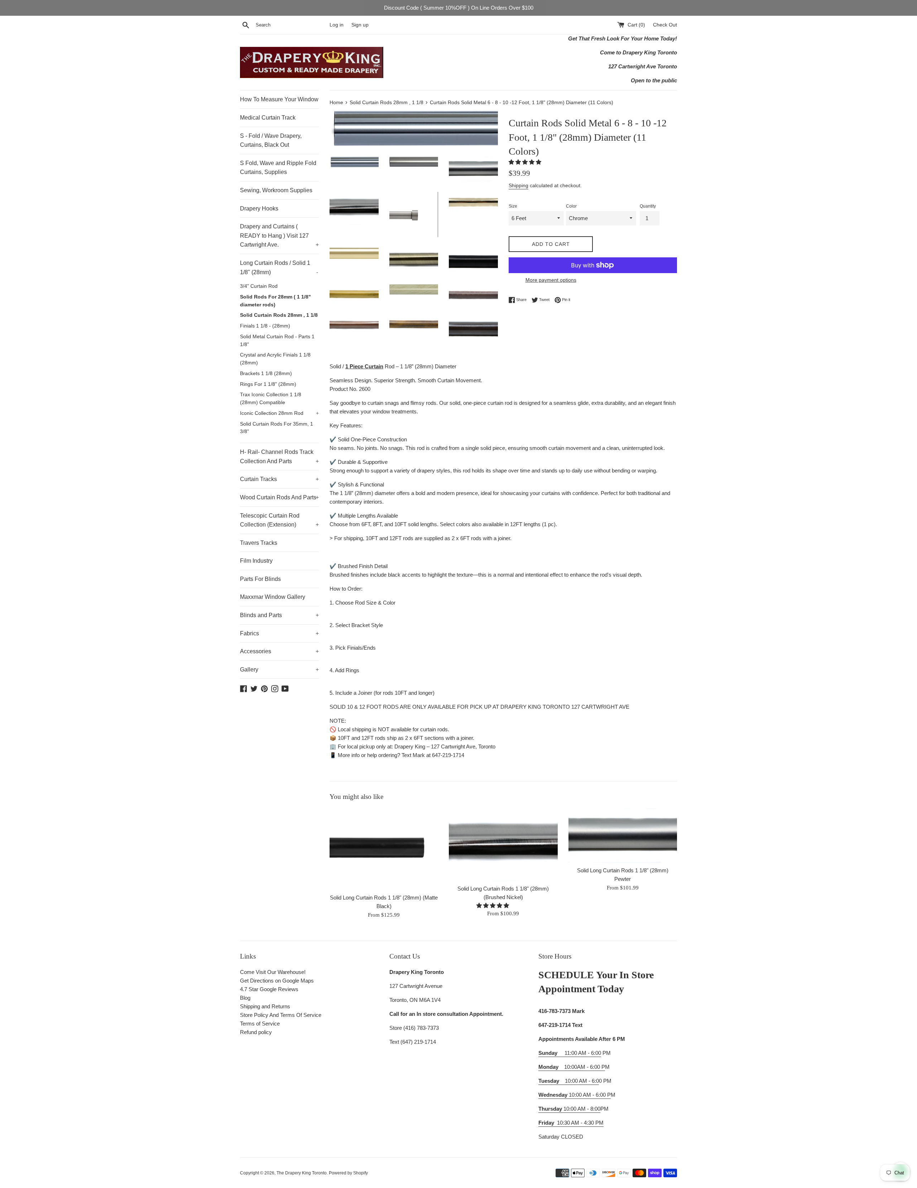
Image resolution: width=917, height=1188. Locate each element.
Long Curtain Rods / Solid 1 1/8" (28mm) (279, 267)
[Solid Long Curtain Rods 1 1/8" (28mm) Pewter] (622, 835)
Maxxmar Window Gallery (272, 597)
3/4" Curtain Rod (259, 286)
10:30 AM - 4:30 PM (580, 1123)
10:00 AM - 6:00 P (574, 1095)
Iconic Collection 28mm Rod (279, 413)
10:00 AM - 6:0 (568, 1081)
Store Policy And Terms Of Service (280, 1015)
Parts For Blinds (260, 579)
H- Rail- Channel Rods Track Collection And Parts (279, 456)
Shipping (518, 185)
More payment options (550, 280)
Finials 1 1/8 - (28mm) (265, 326)
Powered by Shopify (348, 1172)
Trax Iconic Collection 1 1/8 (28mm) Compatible (270, 398)
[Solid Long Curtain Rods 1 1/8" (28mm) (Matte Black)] (384, 848)
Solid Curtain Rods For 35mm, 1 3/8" (276, 428)
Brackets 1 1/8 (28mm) (266, 373)
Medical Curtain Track (268, 118)
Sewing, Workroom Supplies (276, 190)
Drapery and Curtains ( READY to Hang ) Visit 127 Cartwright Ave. (279, 235)
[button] (526, 162)
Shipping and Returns (265, 1006)
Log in (337, 25)
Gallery (279, 669)
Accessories (279, 651)
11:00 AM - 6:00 (569, 1053)
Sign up (360, 25)
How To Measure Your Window (279, 99)
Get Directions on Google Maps (277, 981)
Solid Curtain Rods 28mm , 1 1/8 (279, 315)
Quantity (648, 206)
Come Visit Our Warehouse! (273, 972)
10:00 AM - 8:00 (569, 1109)
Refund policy (256, 1032)
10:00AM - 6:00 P (571, 1067)
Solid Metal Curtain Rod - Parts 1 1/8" (277, 340)
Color (571, 206)
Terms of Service (260, 1023)
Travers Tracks (258, 543)
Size (513, 206)
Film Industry (256, 561)
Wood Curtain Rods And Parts (279, 497)
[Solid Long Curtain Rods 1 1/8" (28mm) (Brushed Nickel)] (503, 844)
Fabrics (279, 633)
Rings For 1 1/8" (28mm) (268, 384)
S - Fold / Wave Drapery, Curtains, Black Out (271, 140)
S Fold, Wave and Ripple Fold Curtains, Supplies (278, 167)
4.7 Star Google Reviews (269, 989)
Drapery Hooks (259, 208)
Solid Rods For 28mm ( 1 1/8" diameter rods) (275, 300)
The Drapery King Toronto (302, 1172)
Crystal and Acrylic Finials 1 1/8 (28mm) (275, 358)
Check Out (665, 25)
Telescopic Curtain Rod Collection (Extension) (279, 520)
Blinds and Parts (279, 615)
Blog (245, 998)
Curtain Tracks (279, 479)
